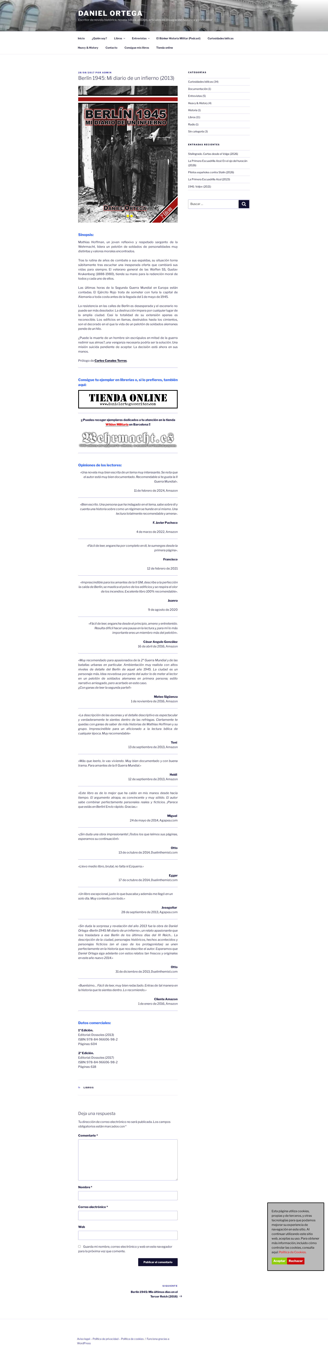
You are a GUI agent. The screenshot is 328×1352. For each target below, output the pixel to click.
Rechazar (296, 1261)
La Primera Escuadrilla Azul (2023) (209, 179)
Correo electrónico (93, 1207)
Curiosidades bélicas (220, 38)
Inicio (81, 38)
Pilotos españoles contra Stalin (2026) (211, 172)
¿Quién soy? (99, 38)
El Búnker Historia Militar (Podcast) (178, 38)
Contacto (111, 47)
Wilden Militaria (117, 424)
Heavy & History (88, 47)
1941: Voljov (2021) (199, 186)
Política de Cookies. (292, 1252)
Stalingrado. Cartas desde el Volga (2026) (213, 153)
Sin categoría (196, 131)
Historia (192, 110)
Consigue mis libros (137, 47)
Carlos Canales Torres (111, 360)
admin (107, 72)
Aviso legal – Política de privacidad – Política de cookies (110, 1338)
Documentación (198, 88)
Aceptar (279, 1261)
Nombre (85, 1187)
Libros (118, 38)
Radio (191, 124)
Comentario (88, 1135)
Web (81, 1227)
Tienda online (164, 47)
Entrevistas (139, 38)
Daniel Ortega (110, 13)
